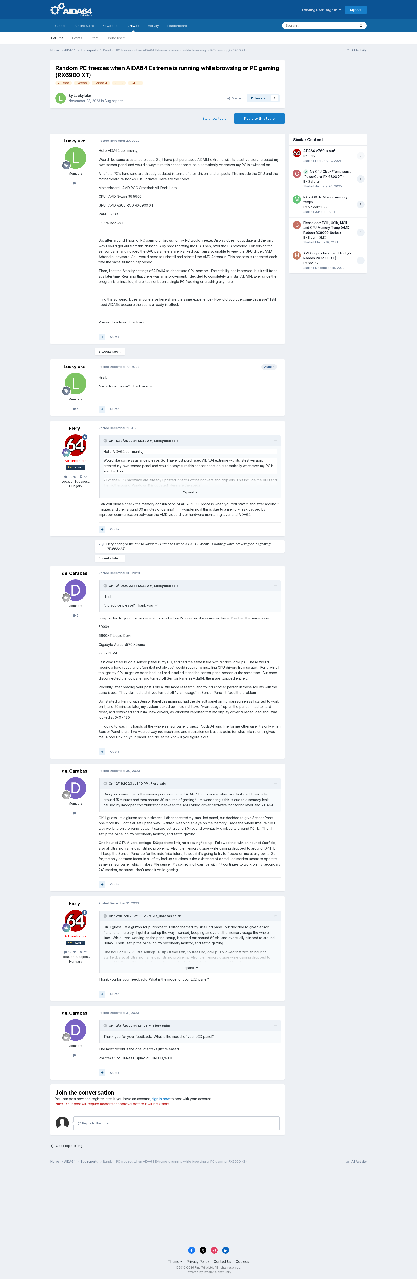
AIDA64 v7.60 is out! (319, 151)
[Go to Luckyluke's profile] (60, 98)
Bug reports (114, 101)
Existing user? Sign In (320, 10)
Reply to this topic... (97, 1123)
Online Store (84, 26)
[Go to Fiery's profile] (75, 445)
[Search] (361, 25)
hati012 (313, 263)
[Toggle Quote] (106, 441)
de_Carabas (74, 573)
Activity (153, 26)
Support (61, 26)
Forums (57, 38)
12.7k (71, 476)
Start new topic (214, 118)
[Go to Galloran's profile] (297, 174)
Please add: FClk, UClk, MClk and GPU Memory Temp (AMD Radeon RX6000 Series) (326, 228)
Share (235, 98)
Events (77, 38)
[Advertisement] (328, 92)
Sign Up (355, 10)
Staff (94, 38)
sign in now (161, 1099)
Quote (114, 337)
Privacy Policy (198, 1261)
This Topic (341, 25)
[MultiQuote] (102, 337)
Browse (133, 26)
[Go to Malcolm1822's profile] (297, 199)
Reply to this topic (259, 118)
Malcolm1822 (317, 207)
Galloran (314, 181)
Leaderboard (177, 26)
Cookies (242, 1261)
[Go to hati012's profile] (297, 255)
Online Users (116, 38)
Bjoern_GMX (317, 237)
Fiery (74, 428)
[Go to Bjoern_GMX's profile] (297, 225)
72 (84, 476)
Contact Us (222, 1261)
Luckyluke (82, 95)
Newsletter (111, 26)
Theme (174, 1261)
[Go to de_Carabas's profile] (75, 590)
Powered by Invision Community (208, 1272)
